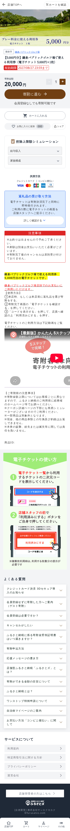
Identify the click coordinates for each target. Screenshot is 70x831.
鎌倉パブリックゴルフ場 (27, 52)
